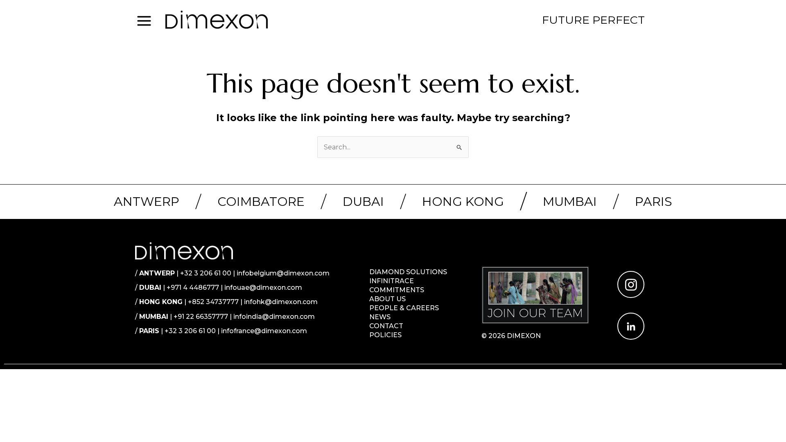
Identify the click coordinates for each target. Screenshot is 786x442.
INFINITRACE (391, 281)
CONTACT (386, 326)
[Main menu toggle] (144, 20)
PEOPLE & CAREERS (404, 308)
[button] (593, 20)
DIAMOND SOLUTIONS (408, 272)
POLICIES (385, 335)
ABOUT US (387, 299)
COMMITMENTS (396, 290)
